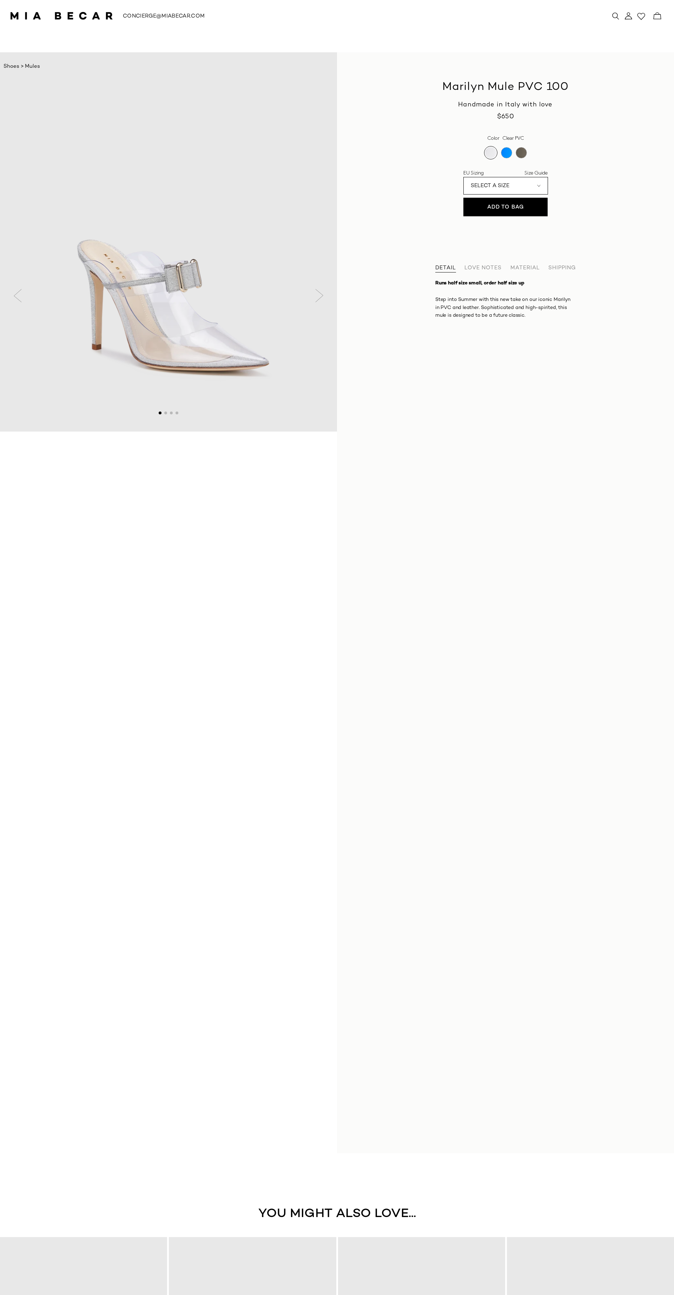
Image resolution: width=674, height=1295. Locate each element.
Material (525, 268)
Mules (32, 66)
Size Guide (536, 173)
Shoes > (14, 66)
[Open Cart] (657, 15)
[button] (18, 295)
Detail (445, 268)
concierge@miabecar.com (164, 16)
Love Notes (483, 268)
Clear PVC (490, 152)
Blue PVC (506, 152)
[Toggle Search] (615, 15)
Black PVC (521, 152)
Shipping (562, 268)
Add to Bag (505, 207)
